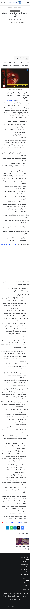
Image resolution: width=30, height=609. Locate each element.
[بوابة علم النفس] (15, 2)
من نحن (25, 606)
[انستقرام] (12, 600)
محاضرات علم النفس (12, 7)
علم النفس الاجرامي (9, 100)
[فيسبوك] (22, 528)
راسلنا (26, 585)
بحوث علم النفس (24, 569)
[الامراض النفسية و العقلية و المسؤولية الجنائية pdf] (22, 541)
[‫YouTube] (14, 600)
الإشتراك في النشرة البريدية (22, 582)
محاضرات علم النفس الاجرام (12, 522)
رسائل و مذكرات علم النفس (22, 572)
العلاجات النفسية (24, 566)
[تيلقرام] (7, 528)
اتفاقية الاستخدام (19, 606)
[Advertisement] (15, 41)
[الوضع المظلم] (4, 3)
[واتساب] (11, 528)
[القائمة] (28, 3)
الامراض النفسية (24, 564)
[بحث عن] (2, 3)
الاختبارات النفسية (24, 561)
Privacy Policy (6, 606)
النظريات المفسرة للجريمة (9, 244)
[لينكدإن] (15, 528)
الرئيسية (19, 7)
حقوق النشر (12, 606)
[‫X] (18, 528)
